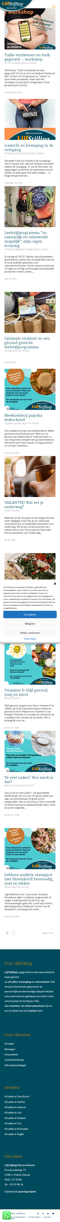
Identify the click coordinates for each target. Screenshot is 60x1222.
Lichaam (28, 249)
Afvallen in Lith (12, 1112)
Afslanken (15, 63)
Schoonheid (11, 1054)
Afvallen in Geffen (14, 1101)
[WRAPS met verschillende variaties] (30, 573)
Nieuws (24, 63)
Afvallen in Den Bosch (16, 1096)
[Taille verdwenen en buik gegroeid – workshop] (30, 28)
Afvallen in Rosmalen (16, 1128)
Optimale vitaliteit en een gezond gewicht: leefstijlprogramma (27, 342)
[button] (55, 583)
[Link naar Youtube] (53, 1213)
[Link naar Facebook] (43, 1213)
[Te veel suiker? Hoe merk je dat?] (30, 751)
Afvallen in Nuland (14, 1117)
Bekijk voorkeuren (30, 632)
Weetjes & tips (27, 785)
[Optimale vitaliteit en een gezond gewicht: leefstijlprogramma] (30, 312)
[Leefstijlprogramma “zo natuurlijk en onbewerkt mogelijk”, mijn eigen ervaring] (30, 206)
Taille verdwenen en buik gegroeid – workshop (27, 57)
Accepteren (30, 614)
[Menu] (54, 7)
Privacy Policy (30, 638)
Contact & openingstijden (20, 1191)
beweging (25, 981)
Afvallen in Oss (13, 1123)
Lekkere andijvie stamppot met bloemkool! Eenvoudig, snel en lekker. (28, 879)
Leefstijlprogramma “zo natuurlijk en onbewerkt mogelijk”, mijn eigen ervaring (26, 239)
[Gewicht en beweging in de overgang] (30, 119)
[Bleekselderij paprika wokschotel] (30, 389)
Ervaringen (19, 249)
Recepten (26, 423)
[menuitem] (15, 1217)
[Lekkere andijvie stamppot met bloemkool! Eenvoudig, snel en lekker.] (30, 848)
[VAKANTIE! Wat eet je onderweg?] (30, 476)
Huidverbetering (14, 1059)
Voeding (32, 63)
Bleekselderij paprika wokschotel (23, 417)
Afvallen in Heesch (15, 1107)
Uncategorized (29, 153)
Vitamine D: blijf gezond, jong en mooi (26, 692)
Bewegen (9, 1049)
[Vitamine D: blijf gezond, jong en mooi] (30, 664)
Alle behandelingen (15, 1065)
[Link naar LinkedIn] (48, 1213)
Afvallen (9, 1043)
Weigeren (30, 623)
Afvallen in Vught (14, 1134)
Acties (7, 63)
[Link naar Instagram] (38, 1213)
